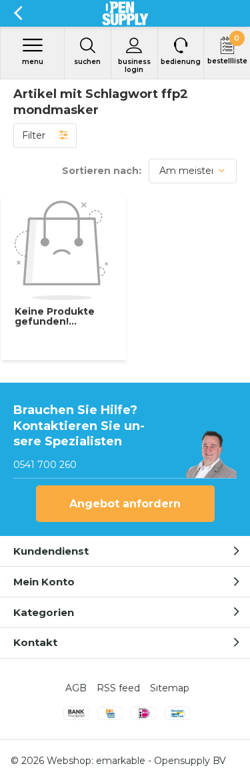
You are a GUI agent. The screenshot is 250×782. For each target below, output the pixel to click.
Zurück (17, 13)
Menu (32, 61)
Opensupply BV (190, 761)
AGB (76, 688)
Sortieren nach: (101, 171)
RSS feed (118, 688)
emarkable (120, 761)
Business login (134, 65)
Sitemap (169, 688)
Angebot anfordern (125, 503)
